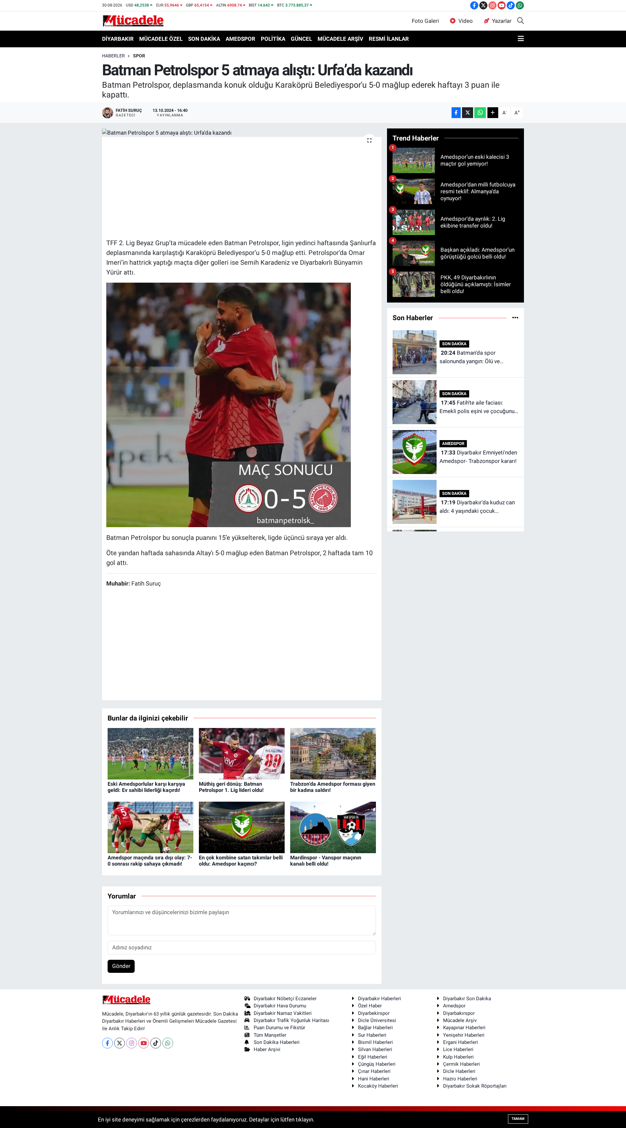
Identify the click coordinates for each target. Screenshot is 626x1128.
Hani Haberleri (373, 1079)
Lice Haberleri (458, 1049)
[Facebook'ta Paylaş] (456, 112)
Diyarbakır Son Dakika (467, 999)
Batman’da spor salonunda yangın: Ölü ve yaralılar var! (470, 357)
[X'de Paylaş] (467, 112)
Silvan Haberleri (375, 1049)
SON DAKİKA (204, 39)
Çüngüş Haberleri (376, 1064)
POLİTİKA (273, 39)
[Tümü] (515, 317)
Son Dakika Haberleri (277, 1042)
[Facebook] (107, 1043)
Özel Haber (370, 1006)
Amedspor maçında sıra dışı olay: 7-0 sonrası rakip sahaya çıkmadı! (150, 860)
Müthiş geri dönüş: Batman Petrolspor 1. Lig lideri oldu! (231, 787)
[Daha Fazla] (492, 112)
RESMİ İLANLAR (389, 39)
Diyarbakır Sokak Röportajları (475, 1086)
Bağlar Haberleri (375, 1028)
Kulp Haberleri (458, 1057)
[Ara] (520, 21)
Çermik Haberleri (461, 1064)
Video (465, 21)
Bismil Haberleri (375, 1042)
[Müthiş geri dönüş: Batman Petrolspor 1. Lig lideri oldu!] (242, 753)
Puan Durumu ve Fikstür (279, 1028)
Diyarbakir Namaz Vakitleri (283, 1013)
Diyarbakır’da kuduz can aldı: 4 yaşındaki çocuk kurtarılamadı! (477, 507)
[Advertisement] (241, 186)
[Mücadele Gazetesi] (133, 20)
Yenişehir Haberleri (463, 1035)
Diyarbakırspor (459, 1013)
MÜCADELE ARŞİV (340, 39)
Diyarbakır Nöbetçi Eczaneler (285, 999)
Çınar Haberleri (374, 1071)
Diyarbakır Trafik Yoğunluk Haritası (291, 1020)
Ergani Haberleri (460, 1042)
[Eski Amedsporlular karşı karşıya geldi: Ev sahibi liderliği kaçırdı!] (150, 753)
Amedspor (454, 1006)
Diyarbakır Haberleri (379, 999)
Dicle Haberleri (459, 1071)
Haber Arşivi (267, 1049)
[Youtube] (143, 1043)
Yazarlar (502, 21)
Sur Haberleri (372, 1035)
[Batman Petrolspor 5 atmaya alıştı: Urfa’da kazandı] (241, 132)
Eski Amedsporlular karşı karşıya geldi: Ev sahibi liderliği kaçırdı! (146, 787)
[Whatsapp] (167, 1043)
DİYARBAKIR (118, 39)
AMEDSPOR (240, 39)
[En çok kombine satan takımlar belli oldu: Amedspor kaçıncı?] (242, 827)
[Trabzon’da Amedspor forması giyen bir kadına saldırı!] (333, 753)
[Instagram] (131, 1043)
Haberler (113, 55)
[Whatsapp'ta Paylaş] (480, 112)
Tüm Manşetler (270, 1035)
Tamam (518, 1119)
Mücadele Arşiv (460, 1020)
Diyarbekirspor (374, 1013)
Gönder (121, 966)
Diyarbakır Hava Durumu (280, 1006)
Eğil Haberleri (372, 1057)
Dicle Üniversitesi (377, 1020)
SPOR (139, 55)
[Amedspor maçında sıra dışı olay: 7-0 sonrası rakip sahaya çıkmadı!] (150, 827)
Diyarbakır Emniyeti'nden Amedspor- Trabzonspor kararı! (478, 456)
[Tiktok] (155, 1043)
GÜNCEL (301, 39)
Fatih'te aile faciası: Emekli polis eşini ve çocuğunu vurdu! (477, 407)
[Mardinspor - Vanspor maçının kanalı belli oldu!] (333, 827)
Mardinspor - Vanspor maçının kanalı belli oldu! (325, 860)
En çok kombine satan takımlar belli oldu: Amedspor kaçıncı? (241, 860)
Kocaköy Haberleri (378, 1086)
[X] (119, 1043)
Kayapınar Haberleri (464, 1028)
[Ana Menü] (521, 39)
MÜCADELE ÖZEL (161, 39)
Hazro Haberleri (460, 1079)
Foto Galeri (425, 21)
